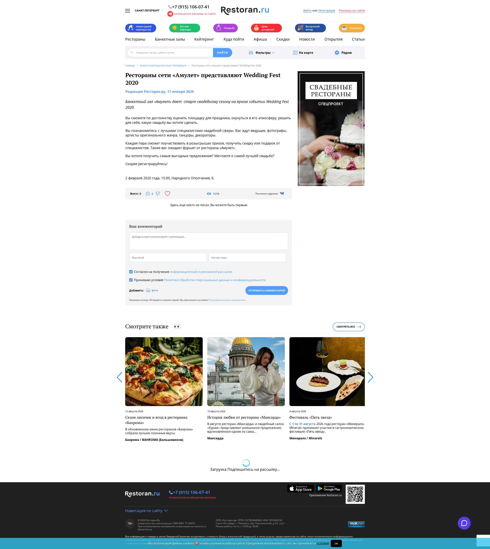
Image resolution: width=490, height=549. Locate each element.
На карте (306, 53)
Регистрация (326, 10)
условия (323, 543)
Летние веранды (181, 28)
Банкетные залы (170, 39)
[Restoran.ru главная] (245, 11)
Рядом (346, 53)
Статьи (358, 39)
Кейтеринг (204, 39)
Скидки (283, 39)
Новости (307, 39)
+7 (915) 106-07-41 (191, 492)
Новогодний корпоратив (139, 28)
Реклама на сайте (352, 11)
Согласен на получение (183, 272)
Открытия (333, 39)
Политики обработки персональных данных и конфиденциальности (215, 280)
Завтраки (351, 28)
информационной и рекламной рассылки (201, 272)
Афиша (260, 39)
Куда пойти (234, 39)
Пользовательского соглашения (226, 300)
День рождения (263, 28)
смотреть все (345, 326)
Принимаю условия (200, 280)
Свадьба (225, 28)
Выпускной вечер (308, 28)
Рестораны (135, 39)
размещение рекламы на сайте (195, 13)
